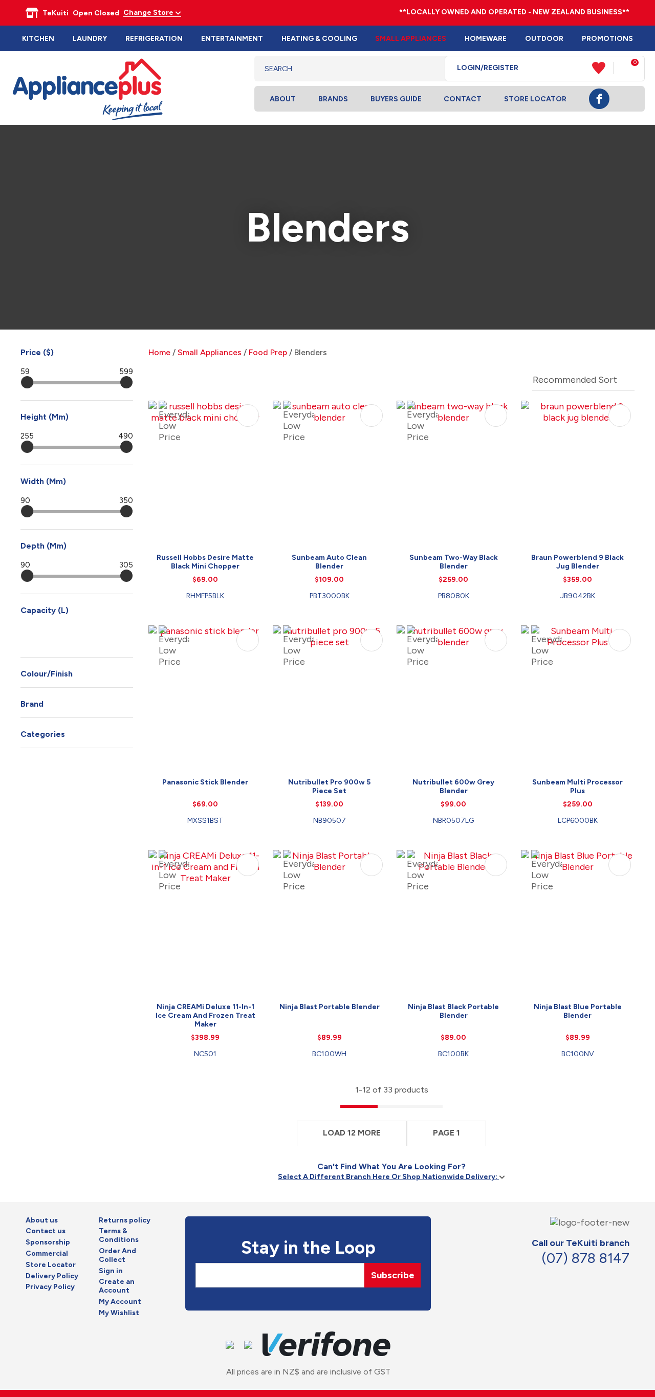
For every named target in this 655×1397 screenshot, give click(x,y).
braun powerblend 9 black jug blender (577, 562)
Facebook (599, 99)
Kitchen (38, 38)
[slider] (27, 382)
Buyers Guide (396, 99)
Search (429, 68)
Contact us (46, 1231)
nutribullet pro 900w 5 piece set (329, 786)
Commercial (47, 1254)
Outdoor (544, 38)
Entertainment (232, 38)
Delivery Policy (52, 1276)
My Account (120, 1302)
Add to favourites (247, 415)
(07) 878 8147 (585, 1258)
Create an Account (117, 1286)
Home (159, 352)
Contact (463, 99)
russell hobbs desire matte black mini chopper (205, 562)
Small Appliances (410, 38)
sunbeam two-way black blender (453, 562)
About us (42, 1220)
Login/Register (487, 68)
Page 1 (446, 1133)
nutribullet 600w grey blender (453, 786)
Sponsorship (48, 1242)
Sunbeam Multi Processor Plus (577, 786)
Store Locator (535, 99)
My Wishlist (119, 1313)
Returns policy (124, 1220)
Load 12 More (352, 1133)
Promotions (607, 38)
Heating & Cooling (319, 38)
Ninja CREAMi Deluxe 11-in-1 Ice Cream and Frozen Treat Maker (205, 1015)
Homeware (486, 38)
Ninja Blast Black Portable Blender (453, 1011)
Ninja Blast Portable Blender (329, 1006)
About (283, 99)
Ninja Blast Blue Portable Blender (578, 1011)
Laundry (90, 38)
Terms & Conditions (119, 1235)
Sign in (111, 1271)
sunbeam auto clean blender (329, 562)
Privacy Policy (50, 1287)
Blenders (310, 352)
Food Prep (268, 352)
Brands (333, 99)
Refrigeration (154, 38)
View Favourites (603, 68)
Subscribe (392, 1275)
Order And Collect (117, 1255)
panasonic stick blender (205, 782)
